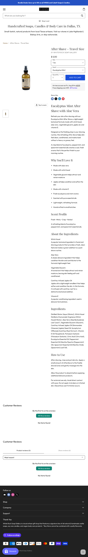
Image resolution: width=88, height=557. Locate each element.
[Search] (82, 15)
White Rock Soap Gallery (65, 52)
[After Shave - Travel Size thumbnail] (5, 113)
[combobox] (41, 15)
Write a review (44, 416)
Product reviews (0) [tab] (23, 450)
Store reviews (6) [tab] (64, 450)
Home (5, 43)
